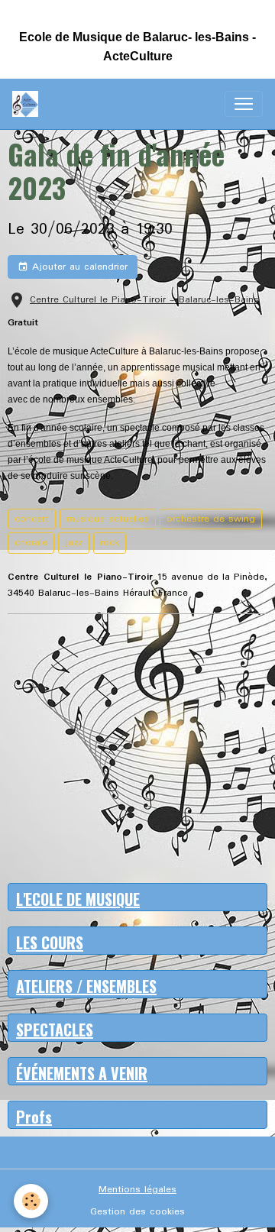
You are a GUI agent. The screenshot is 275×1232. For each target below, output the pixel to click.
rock (109, 543)
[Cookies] (31, 1201)
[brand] (28, 104)
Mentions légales (137, 1190)
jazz (73, 543)
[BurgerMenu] (244, 104)
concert (32, 519)
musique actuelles (107, 519)
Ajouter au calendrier (78, 267)
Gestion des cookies (137, 1212)
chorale (31, 543)
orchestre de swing (211, 519)
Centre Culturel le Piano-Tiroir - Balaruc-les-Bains (144, 300)
